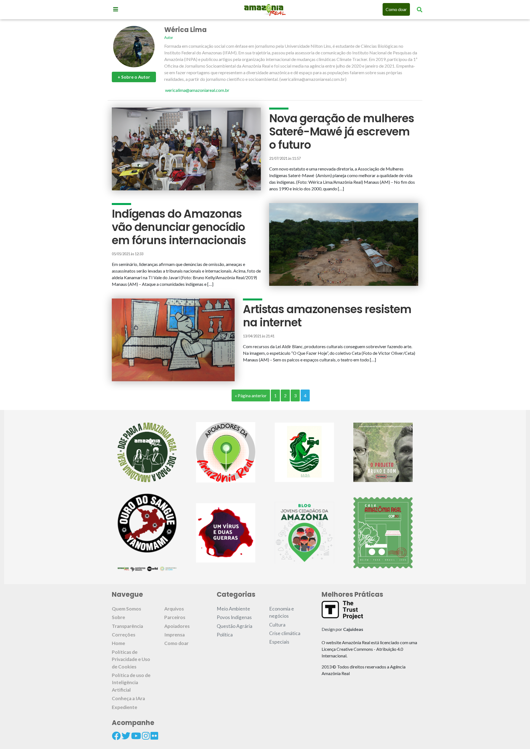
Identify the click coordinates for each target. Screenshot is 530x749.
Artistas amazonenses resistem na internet (327, 316)
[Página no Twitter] (125, 735)
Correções (123, 635)
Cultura (277, 625)
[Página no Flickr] (154, 735)
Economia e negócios (281, 612)
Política (225, 635)
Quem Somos (126, 609)
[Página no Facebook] (116, 735)
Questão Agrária (234, 626)
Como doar (396, 9)
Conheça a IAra (128, 698)
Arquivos (174, 609)
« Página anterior (251, 395)
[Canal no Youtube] (136, 735)
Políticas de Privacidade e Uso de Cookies (131, 659)
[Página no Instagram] (146, 735)
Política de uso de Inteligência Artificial (131, 682)
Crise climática (284, 633)
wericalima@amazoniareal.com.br (197, 90)
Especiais (279, 642)
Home (118, 643)
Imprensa (174, 635)
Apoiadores (177, 626)
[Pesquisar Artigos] (419, 9)
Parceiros (174, 617)
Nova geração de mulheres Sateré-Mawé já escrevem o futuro (341, 131)
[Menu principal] (116, 9)
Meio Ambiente (233, 609)
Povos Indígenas (234, 617)
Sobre (118, 617)
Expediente (124, 707)
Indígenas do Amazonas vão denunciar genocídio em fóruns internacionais (179, 227)
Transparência (127, 626)
